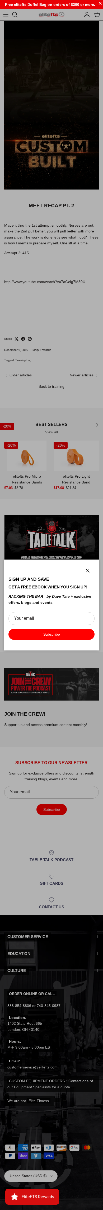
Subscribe (51, 634)
